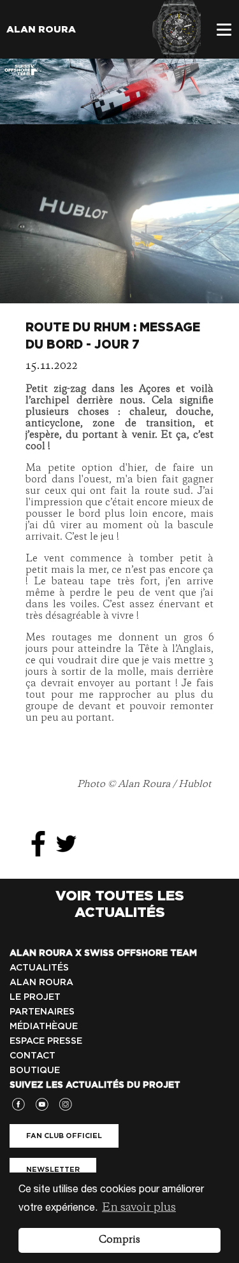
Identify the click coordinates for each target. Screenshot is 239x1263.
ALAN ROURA (41, 982)
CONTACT (32, 1055)
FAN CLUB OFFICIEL (64, 1135)
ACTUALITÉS (39, 967)
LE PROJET (35, 997)
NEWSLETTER (53, 1169)
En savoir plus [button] (139, 1207)
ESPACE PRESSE (46, 1041)
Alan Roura (41, 29)
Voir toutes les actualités (119, 903)
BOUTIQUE (35, 1070)
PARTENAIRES (42, 1011)
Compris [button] (119, 1240)
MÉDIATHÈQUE (44, 1026)
